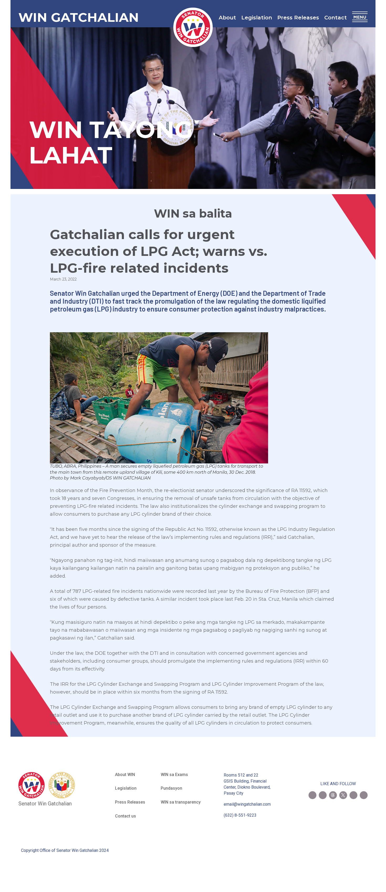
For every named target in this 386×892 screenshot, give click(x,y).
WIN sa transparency (181, 802)
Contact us (125, 816)
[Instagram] (323, 795)
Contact (335, 17)
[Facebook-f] (312, 795)
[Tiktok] (364, 795)
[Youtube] (353, 795)
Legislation (256, 17)
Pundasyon (171, 788)
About (227, 17)
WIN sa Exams (174, 774)
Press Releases (298, 17)
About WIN (125, 774)
